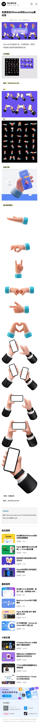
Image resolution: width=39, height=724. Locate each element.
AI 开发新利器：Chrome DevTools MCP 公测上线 (27, 624)
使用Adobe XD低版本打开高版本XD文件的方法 (26, 655)
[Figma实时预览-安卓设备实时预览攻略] (8, 572)
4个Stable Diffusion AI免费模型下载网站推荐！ (27, 643)
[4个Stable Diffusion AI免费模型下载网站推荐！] (8, 645)
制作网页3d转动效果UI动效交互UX (26, 559)
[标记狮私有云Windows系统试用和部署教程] (8, 538)
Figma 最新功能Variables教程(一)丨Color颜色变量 (27, 548)
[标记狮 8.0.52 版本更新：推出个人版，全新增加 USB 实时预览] (8, 592)
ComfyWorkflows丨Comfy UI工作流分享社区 (26, 677)
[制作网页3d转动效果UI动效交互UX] (8, 561)
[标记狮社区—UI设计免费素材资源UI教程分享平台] (11, 4)
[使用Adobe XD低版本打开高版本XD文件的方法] (8, 656)
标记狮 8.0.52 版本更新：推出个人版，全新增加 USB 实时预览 (27, 591)
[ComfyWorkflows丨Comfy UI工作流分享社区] (8, 679)
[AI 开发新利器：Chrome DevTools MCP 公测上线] (8, 626)
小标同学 (30, 708)
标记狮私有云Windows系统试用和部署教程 (27, 536)
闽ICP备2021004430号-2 (10, 721)
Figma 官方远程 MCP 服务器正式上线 (26, 612)
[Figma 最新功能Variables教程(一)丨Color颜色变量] (8, 549)
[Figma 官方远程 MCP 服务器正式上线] (8, 614)
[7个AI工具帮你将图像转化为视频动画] (8, 668)
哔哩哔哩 (11, 713)
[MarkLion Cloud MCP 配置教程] (8, 603)
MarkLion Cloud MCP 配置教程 (27, 601)
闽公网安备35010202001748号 (27, 721)
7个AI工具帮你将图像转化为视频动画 (27, 666)
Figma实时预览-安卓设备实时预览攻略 (27, 570)
